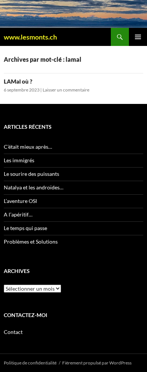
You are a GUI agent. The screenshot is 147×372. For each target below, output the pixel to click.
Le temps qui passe (25, 228)
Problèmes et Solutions (31, 241)
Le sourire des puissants (31, 174)
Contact (13, 332)
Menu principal (138, 37)
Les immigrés (19, 160)
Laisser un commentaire (66, 90)
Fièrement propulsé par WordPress (97, 363)
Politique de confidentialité (30, 363)
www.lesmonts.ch (30, 37)
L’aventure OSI (20, 201)
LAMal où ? (18, 81)
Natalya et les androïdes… (33, 187)
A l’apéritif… (18, 214)
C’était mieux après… (28, 146)
